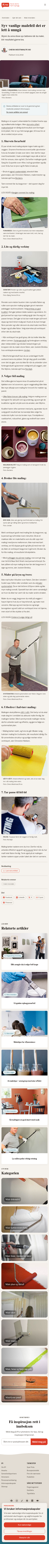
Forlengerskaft (20, 340)
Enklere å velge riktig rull (21, 617)
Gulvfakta (30, 1490)
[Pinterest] (27, 1501)
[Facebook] (11, 1501)
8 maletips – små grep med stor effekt (24, 1081)
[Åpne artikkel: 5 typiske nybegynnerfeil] (24, 985)
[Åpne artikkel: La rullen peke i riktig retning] (24, 1140)
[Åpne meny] (45, 4)
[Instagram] (17, 1501)
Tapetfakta (31, 1493)
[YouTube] (37, 1501)
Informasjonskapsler (8, 1483)
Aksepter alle (24, 1537)
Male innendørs (29, 18)
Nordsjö (28, 369)
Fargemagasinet (32, 1487)
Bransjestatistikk (33, 1470)
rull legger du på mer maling (19, 558)
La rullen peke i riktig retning (24, 1158)
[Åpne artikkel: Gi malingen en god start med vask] (24, 1101)
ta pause (29, 850)
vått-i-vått (24, 712)
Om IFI (3, 1467)
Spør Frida (30, 1467)
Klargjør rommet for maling (22, 192)
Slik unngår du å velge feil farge (24, 964)
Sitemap (4, 1487)
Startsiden (5, 18)
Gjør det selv (16, 18)
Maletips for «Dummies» (24, 1042)
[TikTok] (22, 1501)
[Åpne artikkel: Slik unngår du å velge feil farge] (24, 946)
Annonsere (5, 1477)
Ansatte (4, 1470)
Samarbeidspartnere (9, 1474)
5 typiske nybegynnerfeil (24, 1003)
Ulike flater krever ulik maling (15, 396)
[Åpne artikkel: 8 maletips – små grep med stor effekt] (24, 1063)
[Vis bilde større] (24, 74)
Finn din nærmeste (33, 1474)
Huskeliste (30, 1477)
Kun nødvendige (24, 1525)
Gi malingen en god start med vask (24, 1120)
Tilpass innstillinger (24, 1531)
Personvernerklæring (8, 1480)
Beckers (18, 178)
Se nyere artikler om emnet (17, 112)
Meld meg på (39, 1441)
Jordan (27, 350)
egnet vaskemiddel (18, 171)
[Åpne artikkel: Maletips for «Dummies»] (24, 1024)
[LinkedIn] (32, 1501)
